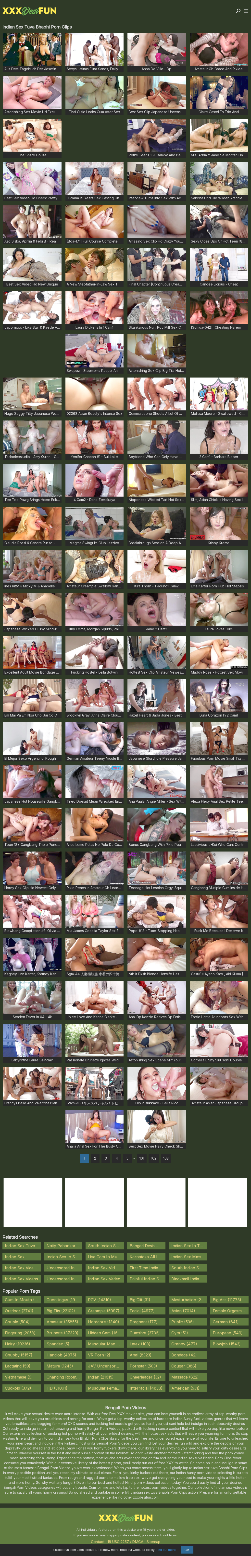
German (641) (226, 1321)
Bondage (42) (184, 1355)
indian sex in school (64, 1256)
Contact (97, 1541)
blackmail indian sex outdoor (189, 1278)
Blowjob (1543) (227, 1343)
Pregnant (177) (144, 1321)
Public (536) (182, 1321)
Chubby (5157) (18, 1355)
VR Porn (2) (99, 1355)
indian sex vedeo (104, 1278)
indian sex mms (186, 1256)
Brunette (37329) (62, 1332)
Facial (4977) (142, 1310)
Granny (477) (184, 1343)
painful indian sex (146, 1278)
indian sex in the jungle (189, 1245)
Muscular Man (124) (106, 1343)
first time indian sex (147, 1267)
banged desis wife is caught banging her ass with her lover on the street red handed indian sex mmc (147, 1245)
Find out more (166, 1550)
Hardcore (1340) (103, 1321)
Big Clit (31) (140, 1299)
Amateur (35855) (62, 1321)
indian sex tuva (20, 1245)
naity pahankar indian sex (64, 1245)
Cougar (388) (183, 1366)
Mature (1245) (60, 1366)
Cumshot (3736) (145, 1332)
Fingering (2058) (20, 1332)
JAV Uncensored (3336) (106, 1366)
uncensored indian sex (64, 1267)
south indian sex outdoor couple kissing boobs (106, 1245)
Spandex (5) (58, 1343)
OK (187, 1550)
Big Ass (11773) (227, 1299)
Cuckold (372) (18, 1388)
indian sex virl (101, 1267)
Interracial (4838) (146, 1388)
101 (141, 1158)
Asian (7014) (183, 1310)
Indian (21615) (101, 1377)
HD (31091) (57, 1388)
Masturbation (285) (189, 1299)
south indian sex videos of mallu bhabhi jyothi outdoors (189, 1267)
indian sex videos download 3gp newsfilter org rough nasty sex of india (23, 1267)
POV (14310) (99, 1299)
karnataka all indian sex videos (147, 1256)
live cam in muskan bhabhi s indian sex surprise (106, 1256)
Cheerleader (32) (145, 1377)
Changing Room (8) (64, 1377)
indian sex (15, 1256)
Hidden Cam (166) (104, 1332)
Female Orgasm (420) (231, 1310)
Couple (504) (17, 1321)
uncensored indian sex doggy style (64, 1278)
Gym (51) (179, 1332)
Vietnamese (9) (19, 1377)
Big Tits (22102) (61, 1310)
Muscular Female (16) (106, 1388)
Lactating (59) (17, 1366)
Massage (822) (185, 1377)
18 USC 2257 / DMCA (125, 1541)
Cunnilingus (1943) (64, 1299)
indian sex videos (21, 1278)
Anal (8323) (140, 1355)
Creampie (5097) (103, 1310)
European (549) (228, 1332)
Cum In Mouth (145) (23, 1299)
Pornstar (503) (143, 1366)
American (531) (185, 1388)
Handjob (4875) (61, 1355)
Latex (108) (140, 1343)
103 (166, 1158)
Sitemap (153, 1541)
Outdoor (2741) (19, 1310)
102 (153, 1158)
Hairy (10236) (17, 1343)
